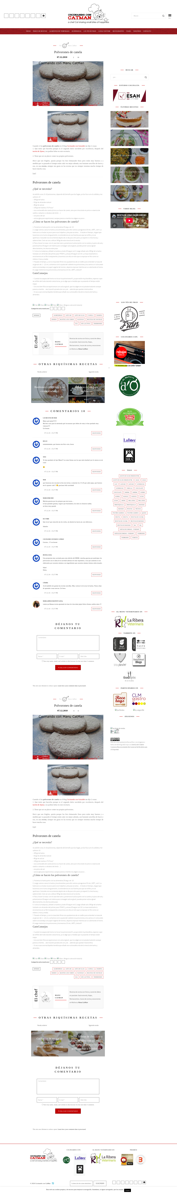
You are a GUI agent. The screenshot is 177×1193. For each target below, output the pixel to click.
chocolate (139, 488)
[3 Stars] (47, 305)
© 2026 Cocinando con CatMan (40, 1183)
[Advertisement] (129, 51)
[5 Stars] (60, 305)
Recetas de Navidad (94, 319)
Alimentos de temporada (59, 31)
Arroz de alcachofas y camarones (129, 155)
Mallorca (132, 500)
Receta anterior (42, 372)
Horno (54, 319)
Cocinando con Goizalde (76, 146)
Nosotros (137, 31)
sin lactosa (85, 323)
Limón (123, 500)
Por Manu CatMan (68, 46)
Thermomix (98, 323)
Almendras (58, 315)
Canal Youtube (104, 31)
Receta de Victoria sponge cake (129, 118)
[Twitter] (55, 308)
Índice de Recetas (40, 31)
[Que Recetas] (119, 710)
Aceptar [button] (127, 1190)
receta (117, 517)
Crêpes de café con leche (129, 192)
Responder (96, 433)
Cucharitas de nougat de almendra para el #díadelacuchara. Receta (49, 1042)
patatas (129, 509)
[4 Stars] (54, 305)
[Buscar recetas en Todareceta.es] (118, 728)
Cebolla (129, 488)
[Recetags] (120, 699)
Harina (99, 315)
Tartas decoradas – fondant (130, 529)
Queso (144, 513)
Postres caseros (118, 513)
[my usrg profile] (138, 710)
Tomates (135, 537)
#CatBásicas (76, 31)
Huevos (125, 496)
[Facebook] (51, 308)
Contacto (147, 31)
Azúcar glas (80, 315)
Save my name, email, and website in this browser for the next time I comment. (69, 661)
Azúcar (68, 315)
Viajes (128, 31)
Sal (76, 323)
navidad (80, 319)
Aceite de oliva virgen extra (129, 476)
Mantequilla (119, 504)
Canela (90, 315)
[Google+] (59, 308)
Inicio (28, 31)
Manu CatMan (83, 349)
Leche (142, 496)
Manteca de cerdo (67, 319)
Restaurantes (118, 31)
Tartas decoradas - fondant (124, 533)
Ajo (116, 484)
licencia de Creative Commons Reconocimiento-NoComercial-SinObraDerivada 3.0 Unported (129, 747)
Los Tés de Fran (90, 31)
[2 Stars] (41, 305)
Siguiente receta (94, 372)
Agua (137, 480)
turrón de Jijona (38, 151)
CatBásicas (140, 484)
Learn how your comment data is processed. (72, 686)
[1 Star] (35, 305)
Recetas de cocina (137, 517)
